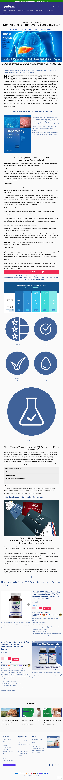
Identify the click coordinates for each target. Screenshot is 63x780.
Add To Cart (46, 608)
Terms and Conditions (8, 760)
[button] (53, 6)
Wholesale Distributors (23, 751)
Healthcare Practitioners (23, 749)
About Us (5, 741)
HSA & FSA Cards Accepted (7, 748)
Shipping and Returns (8, 751)
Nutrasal (28, 775)
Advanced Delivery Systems (7, 744)
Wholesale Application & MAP (23, 741)
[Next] (28, 604)
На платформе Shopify (34, 775)
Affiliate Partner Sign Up (23, 746)
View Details (35, 605)
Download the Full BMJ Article (30, 272)
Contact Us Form (7, 739)
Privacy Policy (6, 753)
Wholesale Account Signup (24, 744)
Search (4, 758)
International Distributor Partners (23, 754)
